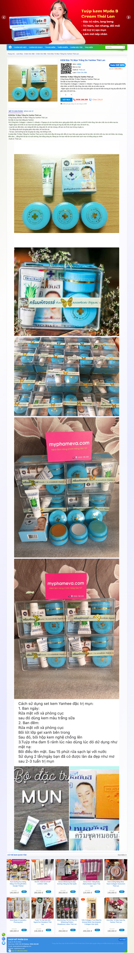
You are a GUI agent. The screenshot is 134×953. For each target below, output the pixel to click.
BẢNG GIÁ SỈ (28, 111)
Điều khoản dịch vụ (110, 943)
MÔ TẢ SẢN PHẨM (16, 111)
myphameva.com (19, 948)
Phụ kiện (89, 47)
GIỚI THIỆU (122, 939)
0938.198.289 (82, 100)
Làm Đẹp (19, 54)
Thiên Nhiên (63, 47)
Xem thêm (121, 855)
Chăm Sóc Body (36, 47)
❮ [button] (4, 17)
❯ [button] (128, 17)
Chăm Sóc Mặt (20, 47)
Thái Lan (82, 70)
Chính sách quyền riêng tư (93, 943)
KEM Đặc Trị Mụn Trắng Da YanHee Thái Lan (82, 60)
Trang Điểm (50, 47)
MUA (24, 891)
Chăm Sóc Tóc (76, 47)
